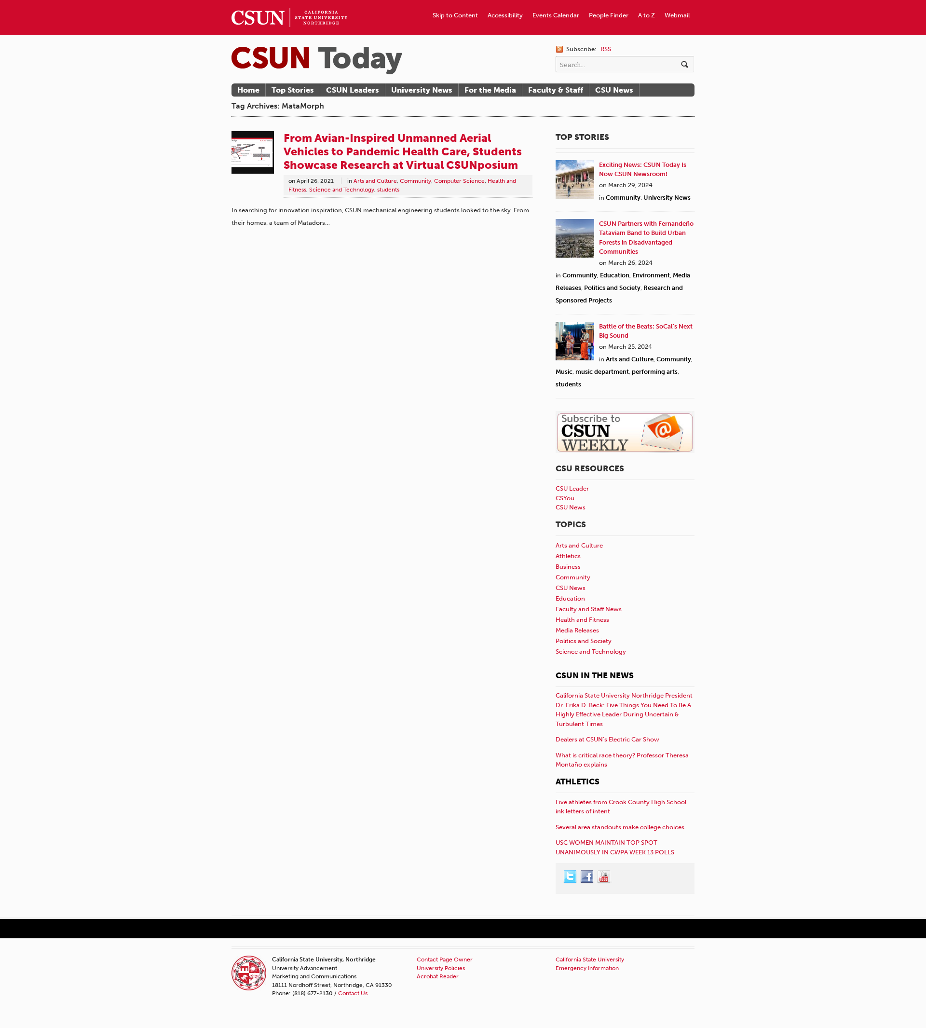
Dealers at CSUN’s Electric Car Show (607, 739)
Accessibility (505, 15)
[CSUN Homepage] (289, 4)
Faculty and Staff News (589, 609)
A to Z (646, 15)
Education (614, 275)
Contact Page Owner (445, 959)
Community (415, 181)
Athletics (568, 556)
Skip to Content (455, 15)
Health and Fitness (582, 619)
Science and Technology (341, 189)
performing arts (655, 371)
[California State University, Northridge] (317, 60)
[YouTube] (604, 877)
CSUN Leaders (352, 90)
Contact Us (353, 993)
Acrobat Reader (438, 976)
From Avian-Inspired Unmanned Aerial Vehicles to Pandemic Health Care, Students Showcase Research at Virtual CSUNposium (403, 151)
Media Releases (577, 630)
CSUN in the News (595, 675)
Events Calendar (555, 15)
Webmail (677, 15)
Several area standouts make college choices (620, 827)
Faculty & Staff (555, 90)
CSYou (565, 498)
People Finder (608, 15)
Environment (651, 275)
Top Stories (293, 90)
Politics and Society (612, 287)
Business (568, 566)
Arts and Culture (375, 181)
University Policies (441, 968)
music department (602, 371)
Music (564, 371)
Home (248, 90)
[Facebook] (587, 877)
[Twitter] (570, 877)
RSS (605, 49)
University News (421, 90)
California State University (590, 959)
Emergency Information (587, 968)
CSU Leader (572, 488)
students (388, 189)
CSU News (614, 90)
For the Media (490, 90)
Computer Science (459, 181)
